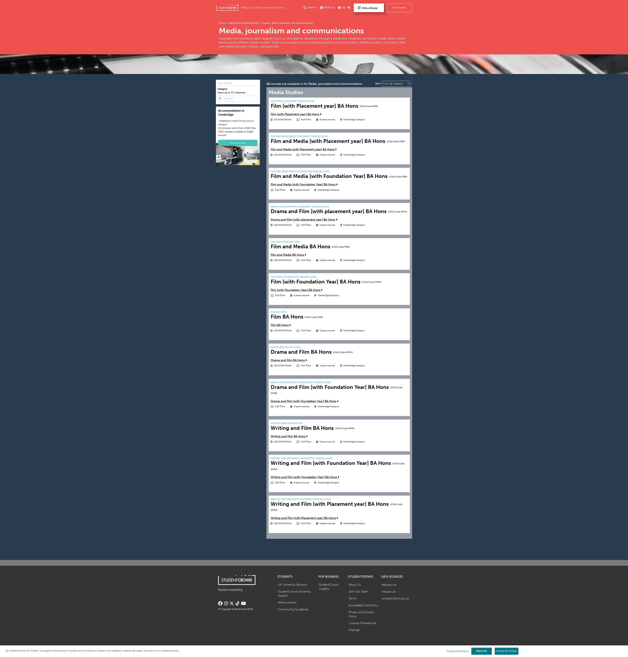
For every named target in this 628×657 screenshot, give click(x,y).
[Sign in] (348, 7)
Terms (353, 598)
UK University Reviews (292, 584)
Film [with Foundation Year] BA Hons (296, 290)
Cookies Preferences (362, 623)
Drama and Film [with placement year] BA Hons (303, 219)
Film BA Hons (280, 325)
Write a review (287, 602)
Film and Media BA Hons (288, 255)
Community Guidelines (293, 609)
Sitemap (354, 630)
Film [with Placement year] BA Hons (295, 114)
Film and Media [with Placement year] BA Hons (303, 149)
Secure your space (237, 143)
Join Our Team (358, 591)
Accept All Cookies (507, 651)
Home (222, 23)
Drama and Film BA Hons (288, 360)
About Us (355, 584)
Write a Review (370, 8)
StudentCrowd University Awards (294, 593)
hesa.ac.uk (388, 591)
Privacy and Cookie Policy (361, 614)
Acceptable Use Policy (363, 605)
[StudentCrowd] (227, 8)
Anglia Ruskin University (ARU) (243, 23)
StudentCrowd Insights (328, 587)
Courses (265, 23)
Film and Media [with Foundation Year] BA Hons (303, 184)
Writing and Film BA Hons (288, 436)
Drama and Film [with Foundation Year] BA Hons (304, 401)
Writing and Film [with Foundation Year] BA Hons (304, 477)
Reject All (481, 651)
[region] (314, 651)
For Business (399, 7)
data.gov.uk (389, 584)
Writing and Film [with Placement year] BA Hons (304, 518)
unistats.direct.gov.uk (395, 598)
